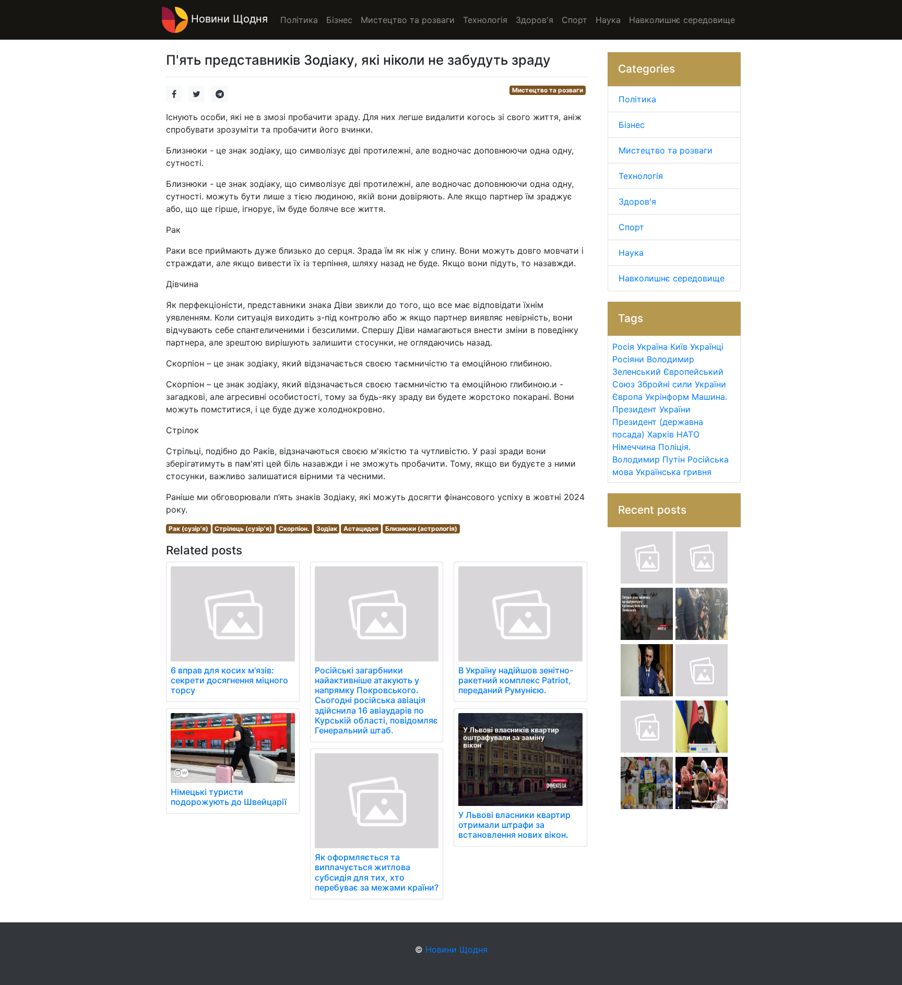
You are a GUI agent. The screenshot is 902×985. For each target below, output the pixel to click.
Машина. (709, 396)
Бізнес (632, 125)
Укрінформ (667, 396)
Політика (637, 99)
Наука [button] (608, 20)
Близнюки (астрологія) (421, 528)
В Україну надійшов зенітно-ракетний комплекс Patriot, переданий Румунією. (515, 680)
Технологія (641, 176)
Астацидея (360, 528)
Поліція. (674, 447)
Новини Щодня (228, 19)
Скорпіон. (294, 528)
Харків (660, 434)
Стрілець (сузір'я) (243, 528)
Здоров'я (637, 201)
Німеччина (634, 447)
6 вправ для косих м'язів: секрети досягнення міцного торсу (229, 680)
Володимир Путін (648, 459)
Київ (678, 346)
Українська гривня (673, 472)
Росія (623, 346)
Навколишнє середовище (672, 278)
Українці (706, 346)
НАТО (687, 434)
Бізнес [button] (339, 20)
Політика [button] (299, 20)
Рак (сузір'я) (188, 528)
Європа (627, 396)
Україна (652, 346)
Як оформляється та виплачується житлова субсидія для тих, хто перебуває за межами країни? (376, 872)
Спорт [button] (574, 20)
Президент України (651, 409)
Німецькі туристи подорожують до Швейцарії (229, 797)
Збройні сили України (681, 384)
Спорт (631, 227)
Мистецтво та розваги (547, 90)
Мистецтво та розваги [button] (408, 20)
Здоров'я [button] (534, 20)
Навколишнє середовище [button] (682, 20)
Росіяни (628, 359)
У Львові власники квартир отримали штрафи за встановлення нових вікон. (514, 825)
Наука (631, 252)
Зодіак (326, 528)
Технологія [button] (485, 20)
